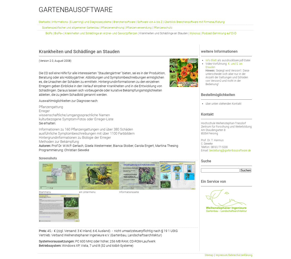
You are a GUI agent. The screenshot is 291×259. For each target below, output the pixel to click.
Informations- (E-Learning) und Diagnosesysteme (81, 22)
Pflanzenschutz (163, 27)
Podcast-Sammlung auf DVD (219, 33)
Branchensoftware (124, 22)
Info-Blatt (211, 60)
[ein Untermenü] (99, 189)
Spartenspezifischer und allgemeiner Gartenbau (70, 27)
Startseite (44, 22)
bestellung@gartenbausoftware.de (230, 150)
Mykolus (195, 33)
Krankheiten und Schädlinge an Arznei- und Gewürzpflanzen (101, 33)
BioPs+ (58, 33)
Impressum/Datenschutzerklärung (234, 255)
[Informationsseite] (139, 189)
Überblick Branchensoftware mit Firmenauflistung (194, 22)
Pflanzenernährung (112, 27)
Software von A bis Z (149, 22)
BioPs (48, 33)
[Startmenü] (59, 189)
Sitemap (209, 255)
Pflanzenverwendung (139, 27)
